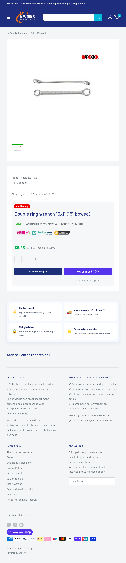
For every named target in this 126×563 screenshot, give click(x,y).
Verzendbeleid (15, 478)
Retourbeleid (14, 473)
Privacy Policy (14, 467)
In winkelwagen (38, 271)
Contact (11, 457)
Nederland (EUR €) (17, 514)
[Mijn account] (110, 17)
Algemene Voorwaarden (20, 451)
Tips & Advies (14, 483)
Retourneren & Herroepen (22, 499)
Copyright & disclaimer (20, 462)
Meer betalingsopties (88, 280)
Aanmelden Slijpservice (20, 489)
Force (17, 223)
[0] (117, 17)
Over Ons (12, 494)
